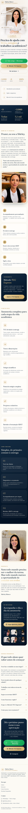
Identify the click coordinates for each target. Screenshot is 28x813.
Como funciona (5, 789)
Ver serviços (13, 71)
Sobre (2, 785)
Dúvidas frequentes (6, 791)
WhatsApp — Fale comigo (9, 798)
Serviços (3, 787)
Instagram (15, 754)
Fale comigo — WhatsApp (15, 61)
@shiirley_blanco (7, 801)
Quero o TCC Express (13, 297)
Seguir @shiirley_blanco (15, 624)
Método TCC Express (15, 66)
